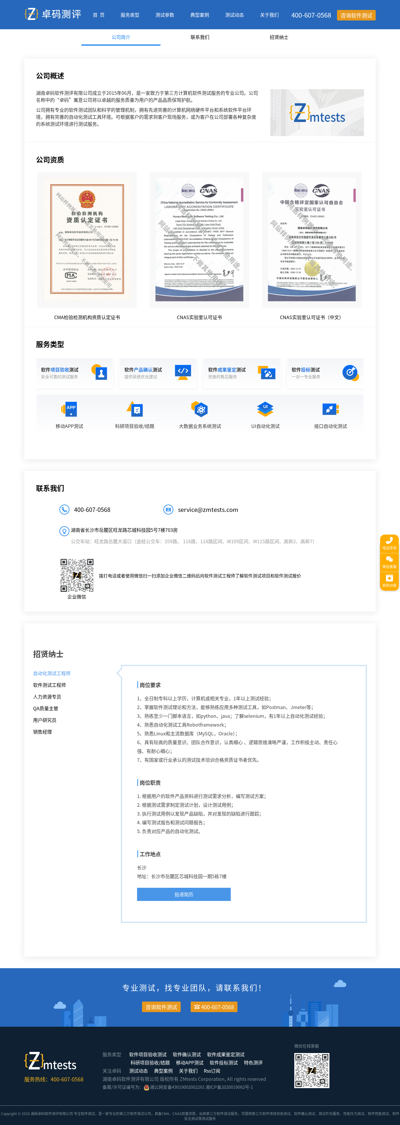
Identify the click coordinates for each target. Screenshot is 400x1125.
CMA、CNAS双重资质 (179, 1113)
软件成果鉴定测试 (226, 1054)
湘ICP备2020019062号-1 (229, 1087)
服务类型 (130, 14)
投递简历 (184, 894)
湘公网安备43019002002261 (177, 1087)
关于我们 (269, 14)
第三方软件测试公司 (135, 1113)
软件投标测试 (224, 1062)
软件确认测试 (187, 1054)
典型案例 (199, 14)
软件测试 (88, 1113)
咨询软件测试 (356, 15)
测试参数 (164, 14)
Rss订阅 (212, 1070)
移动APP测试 (190, 1062)
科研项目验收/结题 (150, 1062)
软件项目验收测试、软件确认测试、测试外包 (297, 1113)
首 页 (99, 14)
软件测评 (52, 1113)
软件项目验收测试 (148, 1054)
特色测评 (253, 1062)
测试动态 (234, 14)
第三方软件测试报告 (222, 1113)
